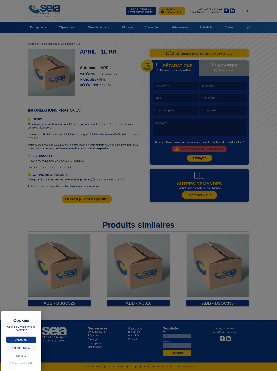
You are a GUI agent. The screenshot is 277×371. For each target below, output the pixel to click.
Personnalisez (21, 347)
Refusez (21, 355)
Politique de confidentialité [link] (21, 363)
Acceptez (21, 339)
